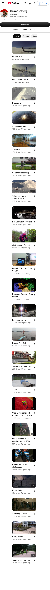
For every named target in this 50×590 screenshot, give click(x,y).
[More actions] (34, 57)
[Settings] (34, 3)
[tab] (15, 30)
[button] (34, 30)
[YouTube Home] (13, 3)
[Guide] (3, 3)
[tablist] (25, 30)
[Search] (25, 3)
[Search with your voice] (29, 3)
